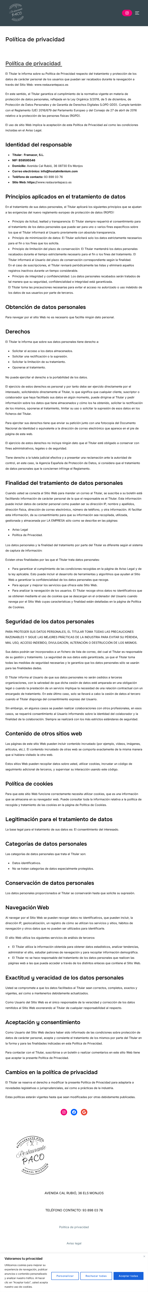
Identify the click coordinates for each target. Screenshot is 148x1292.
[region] (74, 1272)
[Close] (144, 1256)
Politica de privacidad (74, 1227)
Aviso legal (74, 1243)
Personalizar (65, 1275)
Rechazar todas (96, 1275)
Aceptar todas (128, 1275)
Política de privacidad (33, 63)
